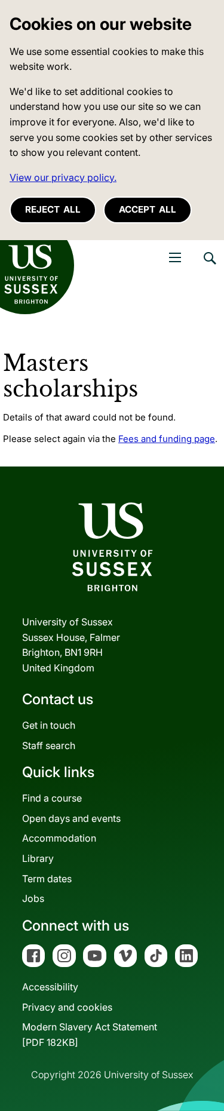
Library (38, 858)
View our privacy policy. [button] (63, 177)
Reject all (53, 209)
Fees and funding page (166, 438)
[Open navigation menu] (175, 257)
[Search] (209, 267)
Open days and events (71, 818)
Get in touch (48, 725)
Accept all (147, 209)
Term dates (47, 879)
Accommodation (59, 838)
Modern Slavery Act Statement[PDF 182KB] (89, 1034)
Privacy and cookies (67, 1007)
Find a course (52, 798)
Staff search (48, 745)
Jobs (33, 898)
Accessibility (50, 987)
